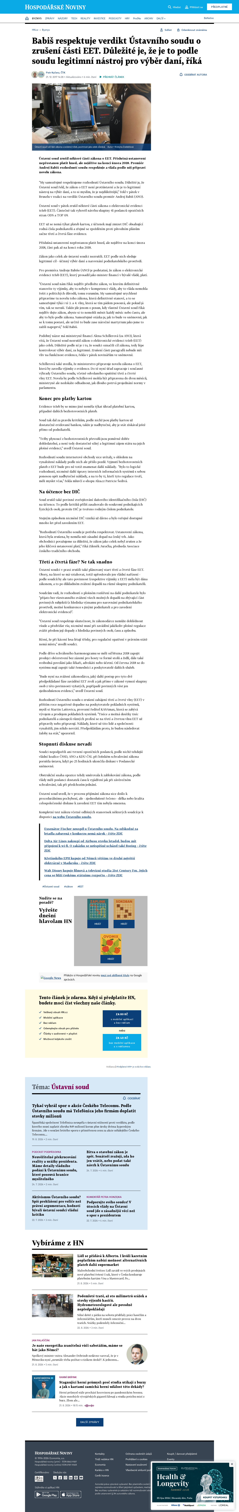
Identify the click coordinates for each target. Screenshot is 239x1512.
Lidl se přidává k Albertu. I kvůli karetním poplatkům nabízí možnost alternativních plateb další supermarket (112, 1260)
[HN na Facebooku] (60, 1477)
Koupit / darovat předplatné (182, 1454)
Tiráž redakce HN (104, 1459)
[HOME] (27, 18)
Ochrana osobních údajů (139, 1454)
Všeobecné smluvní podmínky (141, 1470)
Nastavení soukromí (136, 1465)
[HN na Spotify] (76, 1477)
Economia (100, 1465)
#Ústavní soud (51, 886)
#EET (80, 886)
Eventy (170, 1459)
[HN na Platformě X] (55, 1477)
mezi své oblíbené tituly (115, 975)
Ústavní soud (70, 1087)
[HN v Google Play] (46, 1494)
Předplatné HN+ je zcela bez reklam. (133, 1066)
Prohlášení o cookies (136, 1459)
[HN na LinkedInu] (70, 1477)
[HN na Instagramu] (65, 1477)
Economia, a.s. (57, 1458)
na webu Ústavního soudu (72, 817)
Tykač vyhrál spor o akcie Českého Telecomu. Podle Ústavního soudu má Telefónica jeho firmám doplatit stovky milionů (84, 1111)
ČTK (63, 72)
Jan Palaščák (41, 1340)
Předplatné (219, 6)
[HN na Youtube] (81, 1477)
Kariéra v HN (102, 1470)
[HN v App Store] (70, 1494)
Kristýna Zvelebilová (124, 147)
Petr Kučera (52, 72)
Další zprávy (89, 1421)
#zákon (68, 886)
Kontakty (100, 1454)
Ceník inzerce (102, 1475)
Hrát (97, 923)
